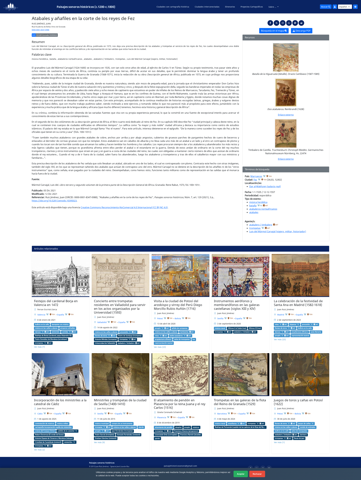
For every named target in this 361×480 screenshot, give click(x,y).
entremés (55, 332)
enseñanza (232, 423)
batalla (253, 205)
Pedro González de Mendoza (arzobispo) (51, 339)
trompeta (98, 427)
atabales (253, 212)
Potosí (160, 318)
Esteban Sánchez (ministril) (105, 438)
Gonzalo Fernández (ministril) (128, 435)
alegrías (178, 427)
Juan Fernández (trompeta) (122, 431)
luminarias (184, 332)
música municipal (102, 423)
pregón (158, 328)
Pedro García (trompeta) (104, 435)
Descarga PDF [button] (303, 30)
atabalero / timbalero (260, 224)
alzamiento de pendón (163, 427)
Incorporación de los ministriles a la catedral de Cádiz (60, 402)
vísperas (293, 324)
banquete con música (60, 324)
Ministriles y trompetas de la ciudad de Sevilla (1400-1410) (120, 402)
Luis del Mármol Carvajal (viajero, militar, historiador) (277, 231)
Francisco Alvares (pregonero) (186, 431)
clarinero (303, 435)
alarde (141, 427)
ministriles (68, 442)
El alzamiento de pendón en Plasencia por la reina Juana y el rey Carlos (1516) (179, 404)
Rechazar (257, 474)
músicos (196, 427)
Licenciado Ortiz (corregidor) (166, 435)
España (61, 314)
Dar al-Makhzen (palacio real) (265, 186)
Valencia (41, 314)
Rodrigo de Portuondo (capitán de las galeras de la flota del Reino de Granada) (240, 427)
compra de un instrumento (122, 423)
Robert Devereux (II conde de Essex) (49, 435)
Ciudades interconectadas (207, 6)
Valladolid (102, 322)
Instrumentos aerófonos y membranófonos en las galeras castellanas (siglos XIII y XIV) (237, 305)
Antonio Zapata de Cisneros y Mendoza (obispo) (54, 438)
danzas (38, 332)
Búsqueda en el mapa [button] (273, 30)
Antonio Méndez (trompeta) (106, 339)
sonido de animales (307, 427)
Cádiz (40, 413)
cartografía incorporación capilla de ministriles (53, 427)
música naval (220, 328)
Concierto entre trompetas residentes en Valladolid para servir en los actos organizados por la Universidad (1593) (120, 307)
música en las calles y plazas (46, 328)
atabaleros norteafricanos (263, 209)
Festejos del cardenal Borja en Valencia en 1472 (56, 303)
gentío (157, 438)
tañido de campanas (180, 328)
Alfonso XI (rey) (255, 328)
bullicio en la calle (42, 324)
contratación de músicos (44, 423)
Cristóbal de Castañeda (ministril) (48, 442)
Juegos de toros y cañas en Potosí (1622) (298, 402)
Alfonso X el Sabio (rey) (237, 328)
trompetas (255, 228)
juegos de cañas (304, 423)
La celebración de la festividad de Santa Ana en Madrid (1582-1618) (298, 303)
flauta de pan (299, 438)
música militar (62, 423)
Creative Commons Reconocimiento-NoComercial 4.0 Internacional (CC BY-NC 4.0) (124, 207)
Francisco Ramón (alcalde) (190, 435)
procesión (124, 332)
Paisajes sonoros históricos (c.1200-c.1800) (86, 7)
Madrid (281, 314)
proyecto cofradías (67, 328)
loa (193, 339)
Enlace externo (286, 114)
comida (65, 332)
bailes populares (176, 336)
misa (157, 336)
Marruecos (256, 176)
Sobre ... (272, 6)
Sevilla (220, 318)
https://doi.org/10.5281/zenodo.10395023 (54, 200)
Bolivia (178, 318)
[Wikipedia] (264, 176)
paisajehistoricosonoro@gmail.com (180, 466)
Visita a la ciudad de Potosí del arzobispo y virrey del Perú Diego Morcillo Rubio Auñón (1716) (178, 305)
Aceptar (241, 474)
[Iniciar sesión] (335, 7)
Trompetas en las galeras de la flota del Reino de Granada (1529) (240, 402)
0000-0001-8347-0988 (40, 30)
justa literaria (316, 332)
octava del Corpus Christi (45, 431)
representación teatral (164, 343)
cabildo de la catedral (66, 431)
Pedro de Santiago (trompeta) (129, 336)
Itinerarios (230, 6)
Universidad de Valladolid (105, 343)
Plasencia (162, 417)
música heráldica (258, 202)
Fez (255, 179)
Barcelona (222, 413)
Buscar (324, 6)
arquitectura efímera (163, 339)
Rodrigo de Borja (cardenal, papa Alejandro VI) (53, 335)
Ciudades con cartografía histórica (173, 6)
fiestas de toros (101, 336)
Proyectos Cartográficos (252, 6)
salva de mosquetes (182, 339)
